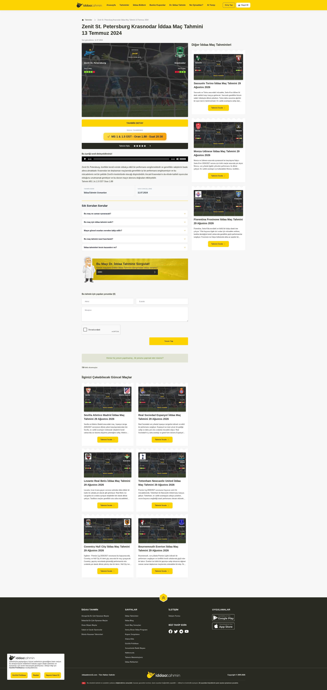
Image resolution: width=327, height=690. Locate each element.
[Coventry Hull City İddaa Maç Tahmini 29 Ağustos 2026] (107, 530)
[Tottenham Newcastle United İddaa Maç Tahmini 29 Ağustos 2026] (162, 464)
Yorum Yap (168, 341)
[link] (170, 631)
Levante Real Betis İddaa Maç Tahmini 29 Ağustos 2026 (107, 483)
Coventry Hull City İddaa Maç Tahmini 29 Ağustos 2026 (107, 548)
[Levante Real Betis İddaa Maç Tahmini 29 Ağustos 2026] (107, 464)
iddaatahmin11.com (89, 675)
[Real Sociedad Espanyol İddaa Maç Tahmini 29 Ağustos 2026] (162, 399)
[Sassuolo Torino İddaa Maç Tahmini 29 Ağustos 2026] (218, 67)
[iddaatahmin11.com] (163, 675)
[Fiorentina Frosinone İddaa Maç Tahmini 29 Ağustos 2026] (218, 203)
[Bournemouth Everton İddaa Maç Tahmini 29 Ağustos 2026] (162, 530)
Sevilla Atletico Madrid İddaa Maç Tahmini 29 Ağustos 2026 (104, 417)
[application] (135, 159)
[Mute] (177, 159)
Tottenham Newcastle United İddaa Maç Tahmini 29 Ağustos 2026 (159, 483)
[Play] (85, 159)
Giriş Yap (229, 5)
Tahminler (88, 20)
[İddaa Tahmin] (89, 5)
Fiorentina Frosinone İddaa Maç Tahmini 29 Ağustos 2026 (218, 221)
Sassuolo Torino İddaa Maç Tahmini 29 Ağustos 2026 (217, 85)
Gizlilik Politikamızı (17, 668)
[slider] (183, 158)
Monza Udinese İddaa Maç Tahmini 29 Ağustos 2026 (217, 153)
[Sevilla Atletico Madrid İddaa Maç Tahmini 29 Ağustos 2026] (107, 399)
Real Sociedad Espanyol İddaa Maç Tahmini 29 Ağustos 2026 (159, 417)
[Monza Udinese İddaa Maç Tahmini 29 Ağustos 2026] (218, 135)
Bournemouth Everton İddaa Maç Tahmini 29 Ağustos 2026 (158, 548)
